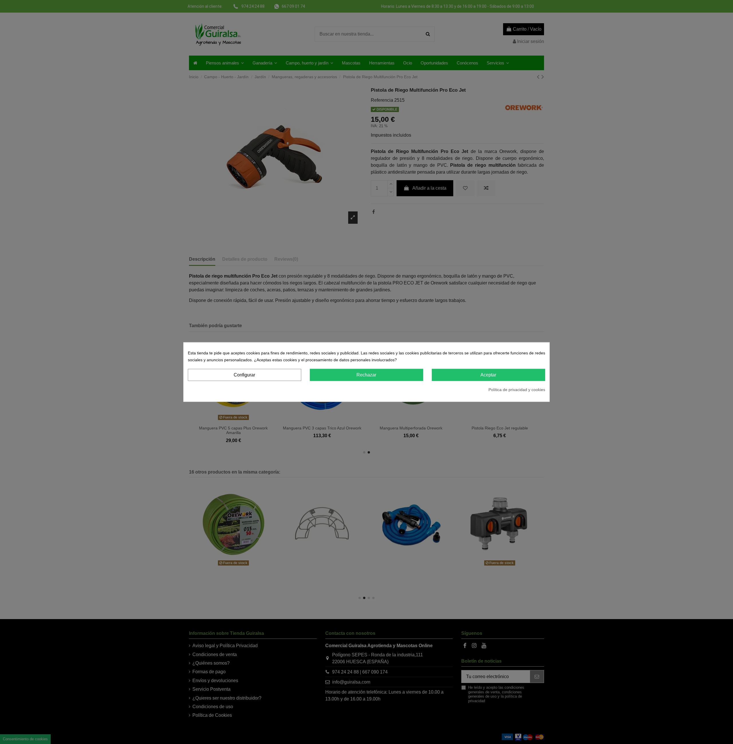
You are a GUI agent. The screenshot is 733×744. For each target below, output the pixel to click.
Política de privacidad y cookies (516, 389)
